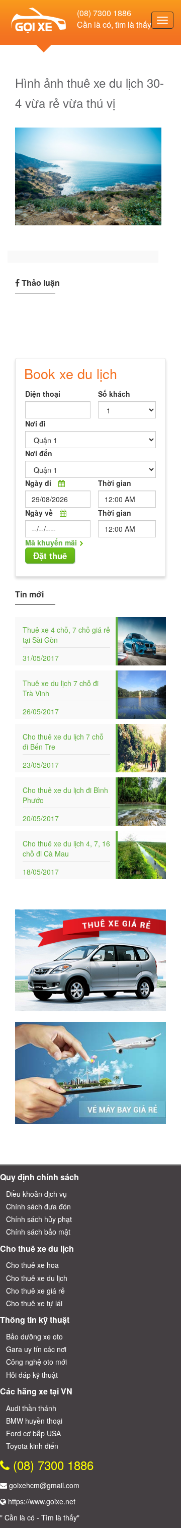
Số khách (114, 394)
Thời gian (114, 483)
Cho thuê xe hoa (32, 1265)
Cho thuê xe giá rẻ (35, 1291)
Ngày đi (38, 483)
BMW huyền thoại (34, 1421)
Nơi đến (38, 453)
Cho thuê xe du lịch (36, 1278)
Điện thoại (42, 394)
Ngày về (39, 513)
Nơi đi (35, 423)
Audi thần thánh (31, 1408)
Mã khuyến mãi (51, 542)
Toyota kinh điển (32, 1446)
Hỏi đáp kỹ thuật (32, 1375)
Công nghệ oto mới (36, 1362)
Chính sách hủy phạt (39, 1219)
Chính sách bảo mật (38, 1232)
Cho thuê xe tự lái (34, 1303)
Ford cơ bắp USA (33, 1433)
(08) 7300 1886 (104, 13)
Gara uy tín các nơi (36, 1349)
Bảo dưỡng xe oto (34, 1336)
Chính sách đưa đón (38, 1206)
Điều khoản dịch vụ (36, 1194)
